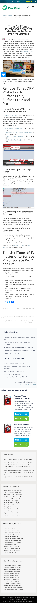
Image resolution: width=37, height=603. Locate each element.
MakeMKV (11, 585)
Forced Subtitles (17, 515)
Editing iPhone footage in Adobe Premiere (14, 462)
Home (4, 15)
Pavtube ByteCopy (21, 424)
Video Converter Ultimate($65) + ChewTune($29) (19, 132)
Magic (14, 587)
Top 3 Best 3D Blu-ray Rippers (11, 530)
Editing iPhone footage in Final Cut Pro (13, 464)
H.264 (18, 534)
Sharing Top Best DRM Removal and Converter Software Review (17, 317)
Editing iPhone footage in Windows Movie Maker (16, 459)
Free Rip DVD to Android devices (12, 506)
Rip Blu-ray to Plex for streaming (12, 550)
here (14, 125)
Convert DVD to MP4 (9, 504)
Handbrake (20, 587)
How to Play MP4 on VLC (11, 353)
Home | (4, 597)
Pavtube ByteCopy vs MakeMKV (12, 571)
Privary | (32, 597)
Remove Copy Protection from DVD (13, 490)
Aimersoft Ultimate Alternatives (12, 569)
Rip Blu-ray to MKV (8, 534)
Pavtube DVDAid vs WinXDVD (11, 579)
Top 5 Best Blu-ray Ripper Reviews (12, 528)
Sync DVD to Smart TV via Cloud (12, 508)
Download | (13, 597)
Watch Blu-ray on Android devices (12, 540)
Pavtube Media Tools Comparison (12, 565)
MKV (23, 245)
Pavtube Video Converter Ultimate (22, 397)
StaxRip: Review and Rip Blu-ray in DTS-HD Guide (16, 470)
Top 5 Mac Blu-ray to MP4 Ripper (12, 532)
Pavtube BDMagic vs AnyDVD (11, 575)
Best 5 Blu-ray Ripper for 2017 (13, 374)
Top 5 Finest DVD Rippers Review (12, 492)
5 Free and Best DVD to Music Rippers (13, 498)
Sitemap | (19, 599)
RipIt (20, 585)
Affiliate (24, 599)
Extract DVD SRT (8, 515)
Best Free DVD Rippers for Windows (13, 494)
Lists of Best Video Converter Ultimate (16, 377)
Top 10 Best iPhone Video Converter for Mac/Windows (17, 466)
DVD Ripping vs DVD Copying (11, 581)
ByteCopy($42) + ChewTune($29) (14, 128)
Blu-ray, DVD (17, 245)
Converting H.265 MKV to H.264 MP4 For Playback (19, 350)
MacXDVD (10, 587)
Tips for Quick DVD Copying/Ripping (13, 502)
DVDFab (16, 585)
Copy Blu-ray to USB (9, 548)
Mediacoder (10, 589)
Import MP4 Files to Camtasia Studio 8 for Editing (19, 347)
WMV (15, 534)
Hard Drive (16, 513)
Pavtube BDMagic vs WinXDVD (11, 577)
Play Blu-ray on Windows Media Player (13, 538)
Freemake (20, 589)
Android (10, 15)
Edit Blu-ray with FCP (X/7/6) (11, 552)
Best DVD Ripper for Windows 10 (14, 371)
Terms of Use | (26, 597)
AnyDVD (6, 585)
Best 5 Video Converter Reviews (14, 363)
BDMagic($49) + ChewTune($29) (14, 136)
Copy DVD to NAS (8, 513)
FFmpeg (15, 589)
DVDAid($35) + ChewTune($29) (14, 140)
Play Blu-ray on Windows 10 (11, 536)
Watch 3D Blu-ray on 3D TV (10, 544)
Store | (8, 597)
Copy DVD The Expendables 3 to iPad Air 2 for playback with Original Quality (19, 321)
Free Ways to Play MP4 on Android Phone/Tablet (16, 476)
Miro (5, 589)
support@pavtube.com (28, 384)
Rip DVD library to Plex (10, 511)
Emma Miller (26, 39)
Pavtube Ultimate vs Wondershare (12, 567)
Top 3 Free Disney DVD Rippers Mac (13, 496)
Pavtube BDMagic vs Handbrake (12, 573)
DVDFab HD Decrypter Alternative (12, 583)
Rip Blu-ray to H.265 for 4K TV (11, 546)
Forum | (19, 597)
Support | (13, 599)
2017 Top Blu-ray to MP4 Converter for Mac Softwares (17, 472)
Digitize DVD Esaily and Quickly (12, 500)
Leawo (5, 587)
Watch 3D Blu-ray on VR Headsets (12, 542)
